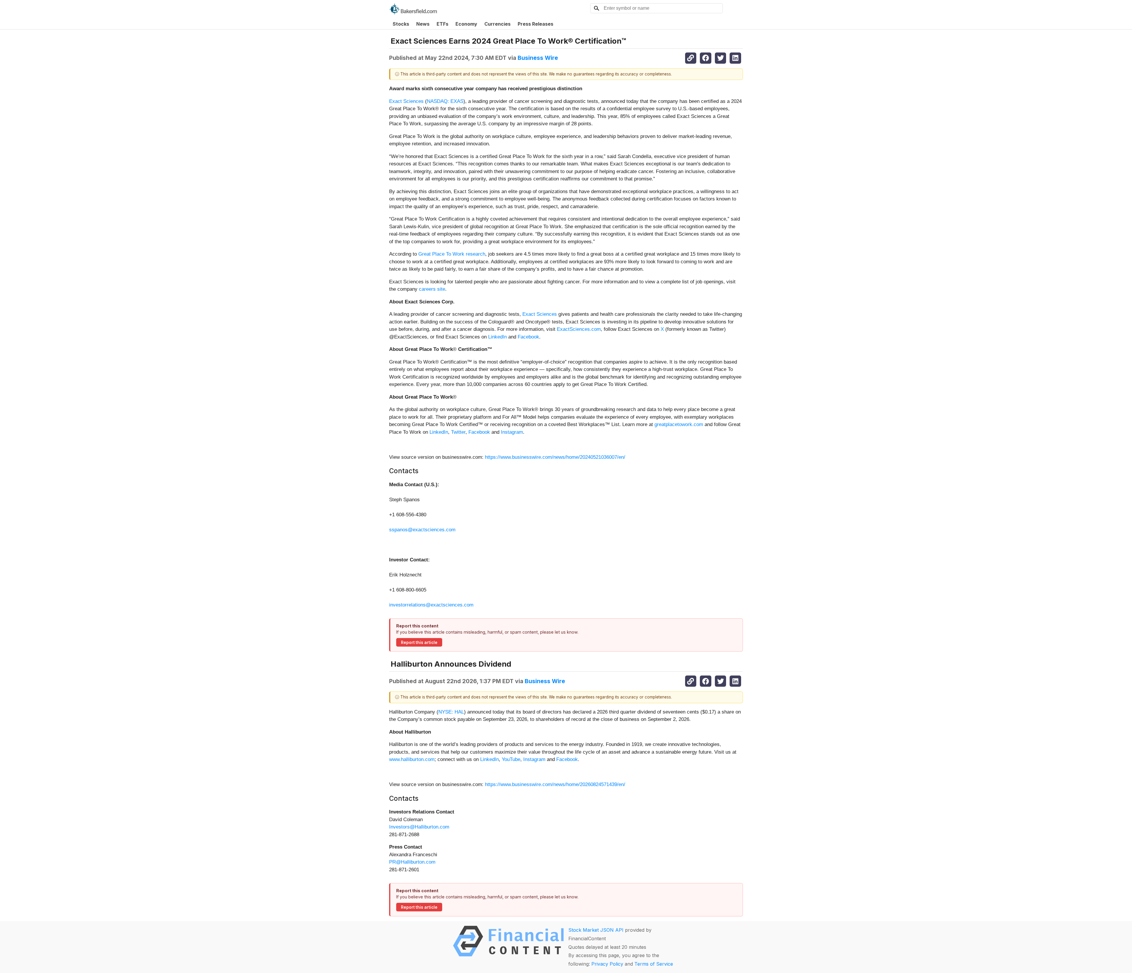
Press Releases (535, 24)
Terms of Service (653, 964)
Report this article (419, 642)
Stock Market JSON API (595, 930)
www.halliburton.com (412, 759)
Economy (466, 24)
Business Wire (538, 57)
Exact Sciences (406, 101)
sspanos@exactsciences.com (422, 529)
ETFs (442, 24)
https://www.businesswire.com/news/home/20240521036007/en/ (555, 457)
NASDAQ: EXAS (445, 101)
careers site (432, 289)
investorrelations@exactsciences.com (431, 605)
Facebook (528, 337)
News (423, 24)
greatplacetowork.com (678, 424)
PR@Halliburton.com (412, 862)
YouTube (511, 759)
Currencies (497, 24)
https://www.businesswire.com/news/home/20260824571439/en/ (555, 784)
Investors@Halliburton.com (419, 827)
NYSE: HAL (451, 712)
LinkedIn (497, 337)
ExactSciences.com (579, 329)
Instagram (512, 432)
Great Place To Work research (451, 254)
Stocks (401, 24)
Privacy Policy (607, 964)
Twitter (458, 432)
